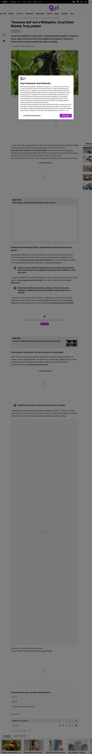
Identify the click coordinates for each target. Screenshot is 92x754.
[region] (46, 97)
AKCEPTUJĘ (65, 115)
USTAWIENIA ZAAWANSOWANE (32, 115)
